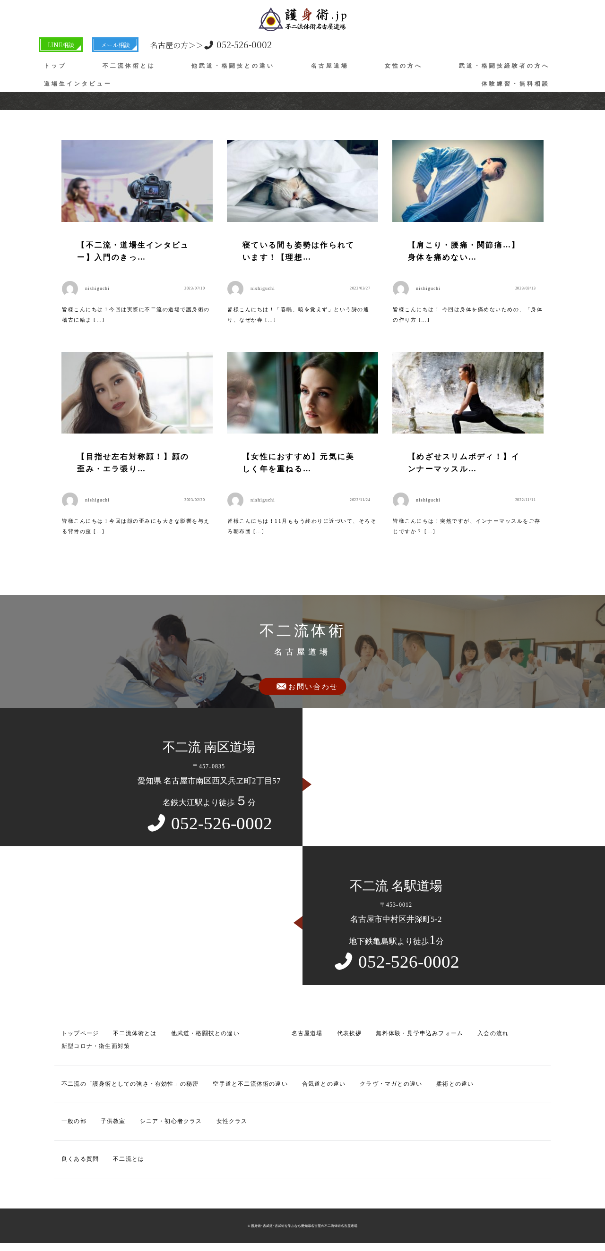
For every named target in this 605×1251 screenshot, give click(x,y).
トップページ (80, 1033)
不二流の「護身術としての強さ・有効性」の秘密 (130, 1084)
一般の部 (73, 1121)
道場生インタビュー (78, 83)
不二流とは (128, 1159)
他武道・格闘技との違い (233, 65)
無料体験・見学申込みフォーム (419, 1033)
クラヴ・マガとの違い (391, 1084)
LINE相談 (61, 45)
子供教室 (113, 1121)
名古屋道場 (330, 65)
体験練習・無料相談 (516, 83)
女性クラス (232, 1121)
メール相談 (115, 45)
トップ (55, 65)
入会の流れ (493, 1033)
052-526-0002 (211, 44)
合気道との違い (324, 1084)
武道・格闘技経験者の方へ (504, 65)
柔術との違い (455, 1084)
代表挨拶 (349, 1033)
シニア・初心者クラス (171, 1121)
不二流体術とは (129, 65)
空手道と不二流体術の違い (250, 1084)
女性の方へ (404, 65)
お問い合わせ (313, 686)
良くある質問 (80, 1159)
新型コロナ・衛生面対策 (95, 1046)
